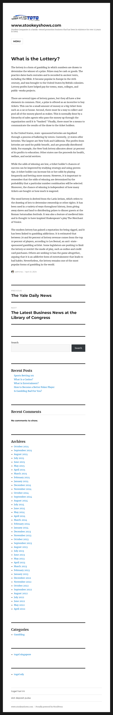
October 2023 (21, 539)
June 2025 (19, 462)
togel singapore (22, 654)
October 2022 (21, 585)
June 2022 (19, 601)
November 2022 (22, 581)
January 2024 (21, 527)
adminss (19, 272)
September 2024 (23, 496)
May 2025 (19, 465)
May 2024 (19, 512)
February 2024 (22, 523)
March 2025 (20, 473)
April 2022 (19, 608)
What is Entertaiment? (26, 383)
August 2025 (21, 454)
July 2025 (19, 458)
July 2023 (19, 550)
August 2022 (21, 593)
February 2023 (22, 570)
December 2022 (22, 578)
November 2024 (22, 489)
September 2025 (23, 450)
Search (15, 342)
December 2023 (22, 531)
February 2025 (22, 477)
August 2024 (21, 500)
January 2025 (21, 481)
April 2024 (19, 516)
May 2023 (19, 558)
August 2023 (21, 547)
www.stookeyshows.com (36, 25)
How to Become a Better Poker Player (34, 387)
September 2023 (23, 543)
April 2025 (19, 469)
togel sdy (19, 674)
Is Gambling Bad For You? (28, 391)
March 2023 (20, 566)
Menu (17, 41)
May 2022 (19, 605)
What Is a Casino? (23, 379)
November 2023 (22, 535)
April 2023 (19, 562)
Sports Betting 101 (24, 375)
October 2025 (21, 446)
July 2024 (19, 504)
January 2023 (21, 574)
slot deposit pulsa (21, 698)
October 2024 (21, 492)
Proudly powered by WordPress (49, 707)
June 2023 (19, 554)
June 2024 (19, 508)
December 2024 (22, 485)
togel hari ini (18, 691)
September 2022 (23, 589)
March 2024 (20, 520)
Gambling (19, 634)
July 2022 (19, 597)
